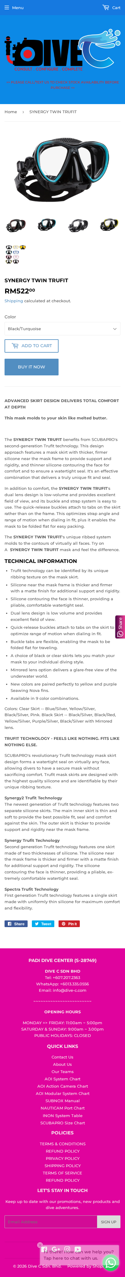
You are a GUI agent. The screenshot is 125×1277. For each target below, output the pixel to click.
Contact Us (62, 1057)
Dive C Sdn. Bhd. (45, 1266)
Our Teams (63, 1071)
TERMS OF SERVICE (62, 1172)
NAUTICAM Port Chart (63, 1108)
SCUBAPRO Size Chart (62, 1122)
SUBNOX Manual (63, 1100)
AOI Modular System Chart (63, 1093)
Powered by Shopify (87, 1266)
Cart (115, 7)
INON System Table (63, 1115)
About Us (62, 1064)
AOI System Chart (62, 1078)
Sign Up (109, 1222)
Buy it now (31, 367)
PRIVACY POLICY (62, 1158)
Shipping (14, 300)
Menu (18, 7)
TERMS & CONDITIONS (63, 1143)
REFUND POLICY (62, 1151)
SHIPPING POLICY (63, 1165)
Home (11, 111)
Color (10, 317)
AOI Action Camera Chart (62, 1086)
